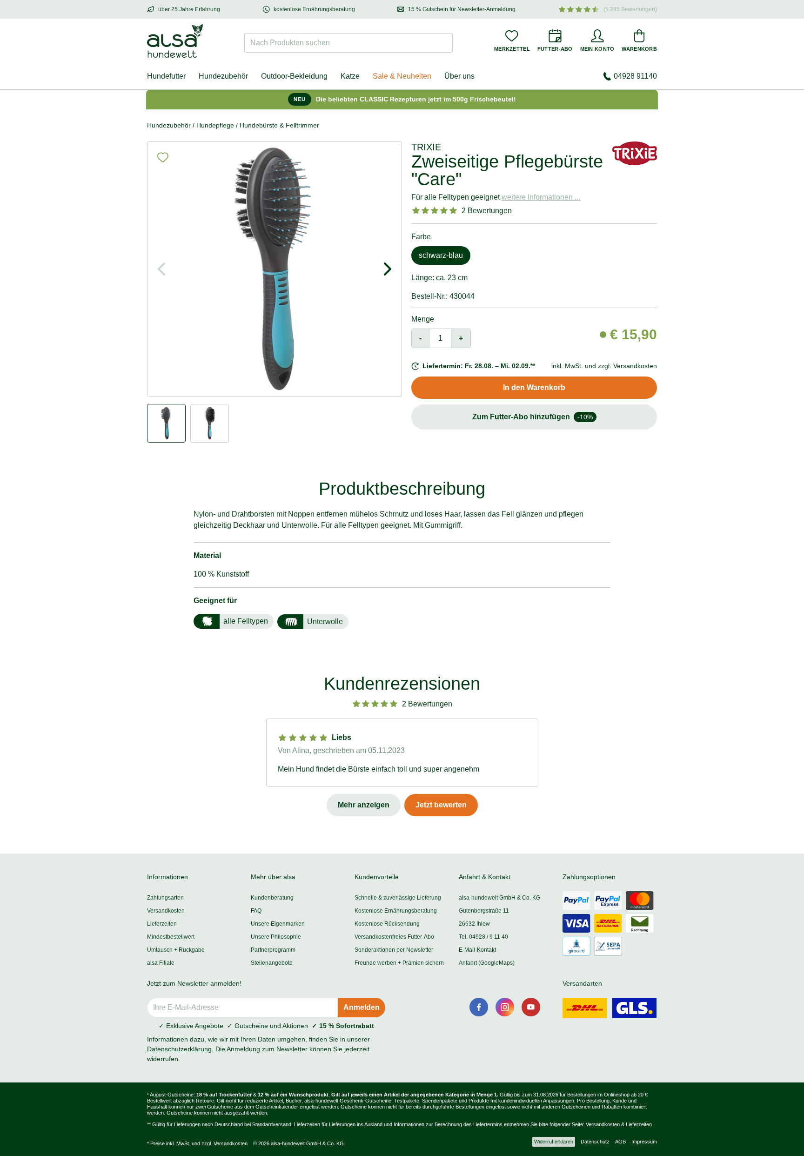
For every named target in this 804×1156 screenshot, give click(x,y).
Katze (350, 76)
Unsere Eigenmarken (278, 924)
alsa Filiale (160, 963)
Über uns (459, 76)
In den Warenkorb (534, 387)
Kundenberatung (272, 897)
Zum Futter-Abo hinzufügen (532, 417)
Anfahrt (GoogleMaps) (487, 963)
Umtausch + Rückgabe (176, 950)
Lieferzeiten (162, 924)
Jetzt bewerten (441, 805)
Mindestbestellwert (170, 937)
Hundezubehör (223, 76)
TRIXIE (426, 147)
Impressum (644, 1141)
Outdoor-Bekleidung (294, 76)
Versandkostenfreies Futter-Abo (394, 937)
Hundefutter (166, 76)
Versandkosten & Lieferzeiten (619, 1124)
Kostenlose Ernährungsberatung (396, 910)
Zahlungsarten (165, 897)
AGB (620, 1141)
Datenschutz (595, 1141)
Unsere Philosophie (276, 937)
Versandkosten (166, 910)
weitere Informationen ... (541, 197)
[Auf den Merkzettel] (163, 157)
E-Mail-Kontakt (477, 950)
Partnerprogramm (273, 950)
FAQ (256, 910)
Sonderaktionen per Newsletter (394, 950)
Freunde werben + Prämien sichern (399, 963)
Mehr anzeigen (363, 805)
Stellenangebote (272, 963)
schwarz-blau (441, 255)
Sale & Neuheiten (402, 76)
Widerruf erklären (553, 1141)
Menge (422, 319)
